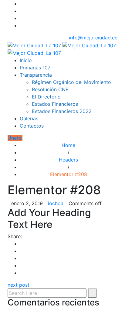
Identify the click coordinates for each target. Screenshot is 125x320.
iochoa (55, 203)
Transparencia (36, 75)
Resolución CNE (50, 89)
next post (18, 285)
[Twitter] (21, 11)
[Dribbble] (21, 25)
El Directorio (46, 97)
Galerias (29, 118)
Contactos (32, 126)
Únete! (15, 138)
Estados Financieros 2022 (62, 111)
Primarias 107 (35, 68)
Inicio (26, 60)
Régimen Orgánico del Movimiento (71, 82)
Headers (68, 160)
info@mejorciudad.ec (93, 38)
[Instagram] (21, 18)
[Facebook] (21, 4)
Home (68, 145)
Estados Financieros (55, 104)
